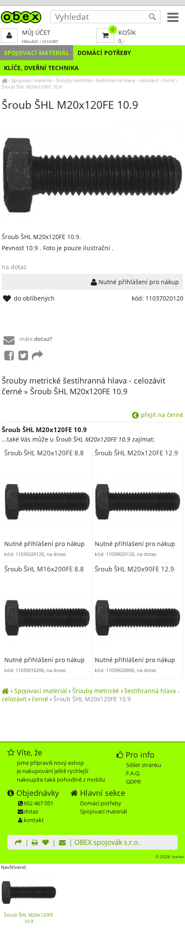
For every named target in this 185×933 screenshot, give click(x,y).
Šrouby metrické (74, 80)
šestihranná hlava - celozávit (127, 80)
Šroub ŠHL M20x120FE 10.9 (32, 86)
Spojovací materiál (36, 53)
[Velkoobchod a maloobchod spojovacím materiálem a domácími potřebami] (4, 80)
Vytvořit (50, 41)
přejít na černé (161, 415)
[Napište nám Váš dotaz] (62, 843)
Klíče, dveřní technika (41, 68)
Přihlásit (30, 41)
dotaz (31, 811)
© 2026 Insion (169, 856)
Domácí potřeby (104, 53)
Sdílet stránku (143, 765)
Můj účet (36, 32)
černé (169, 80)
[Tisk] (35, 843)
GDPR (133, 782)
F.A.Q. (133, 773)
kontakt (34, 820)
